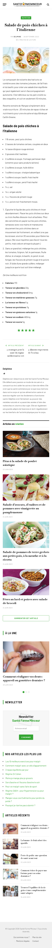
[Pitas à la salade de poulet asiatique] (26, 444)
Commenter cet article (26, 618)
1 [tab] (23, 692)
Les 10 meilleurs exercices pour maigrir (22, 761)
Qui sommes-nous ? (21, 937)
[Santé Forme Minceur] (27, 4)
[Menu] (4, 4)
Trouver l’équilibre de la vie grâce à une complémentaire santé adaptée (33, 890)
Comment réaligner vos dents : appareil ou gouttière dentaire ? (24, 678)
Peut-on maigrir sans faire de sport (21, 786)
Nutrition (26, 18)
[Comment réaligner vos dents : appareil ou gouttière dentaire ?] (26, 656)
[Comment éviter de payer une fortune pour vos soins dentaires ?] (10, 874)
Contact (35, 941)
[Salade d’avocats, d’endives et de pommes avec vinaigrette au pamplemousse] (26, 487)
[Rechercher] (47, 4)
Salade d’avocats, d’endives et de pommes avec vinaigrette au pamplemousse (24, 508)
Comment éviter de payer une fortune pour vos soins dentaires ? (34, 873)
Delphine (17, 37)
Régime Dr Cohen (13, 774)
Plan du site (36, 937)
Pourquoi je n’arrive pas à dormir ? (20, 805)
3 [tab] (28, 692)
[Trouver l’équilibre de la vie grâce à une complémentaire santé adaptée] (10, 891)
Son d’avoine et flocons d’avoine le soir (22, 782)
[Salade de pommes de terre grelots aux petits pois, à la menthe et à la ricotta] (26, 535)
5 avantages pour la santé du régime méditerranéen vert (15, 352)
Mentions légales (23, 941)
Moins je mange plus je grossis (19, 778)
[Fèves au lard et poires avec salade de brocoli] (26, 582)
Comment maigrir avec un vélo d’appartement (25, 765)
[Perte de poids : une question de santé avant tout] (10, 859)
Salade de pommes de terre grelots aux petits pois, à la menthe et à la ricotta (26, 555)
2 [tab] (26, 692)
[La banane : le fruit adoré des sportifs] (10, 844)
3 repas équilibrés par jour (16, 770)
